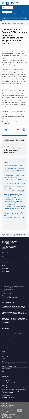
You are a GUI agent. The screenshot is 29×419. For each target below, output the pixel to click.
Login (3, 371)
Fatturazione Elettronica (7, 380)
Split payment (5, 385)
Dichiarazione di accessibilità (8, 397)
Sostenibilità (5, 339)
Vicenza (16, 14)
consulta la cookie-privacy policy (7, 413)
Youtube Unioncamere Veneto (18, 130)
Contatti (4, 359)
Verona (11, 14)
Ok (19, 410)
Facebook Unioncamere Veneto (6, 130)
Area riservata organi (6, 368)
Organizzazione (5, 356)
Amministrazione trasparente (8, 349)
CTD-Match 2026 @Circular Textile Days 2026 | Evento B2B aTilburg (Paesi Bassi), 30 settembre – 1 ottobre (15, 208)
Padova (15, 12)
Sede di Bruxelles (7, 12)
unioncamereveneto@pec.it (12, 297)
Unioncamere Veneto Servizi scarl (9, 366)
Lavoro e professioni (6, 332)
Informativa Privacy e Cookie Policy (9, 383)
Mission (3, 351)
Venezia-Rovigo (5, 14)
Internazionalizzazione (7, 336)
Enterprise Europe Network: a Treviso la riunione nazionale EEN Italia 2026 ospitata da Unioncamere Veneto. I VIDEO (15, 195)
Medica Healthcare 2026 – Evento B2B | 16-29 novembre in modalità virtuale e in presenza (14, 212)
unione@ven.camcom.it (11, 296)
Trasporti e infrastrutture (18, 333)
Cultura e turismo (13, 340)
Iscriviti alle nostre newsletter (8, 364)
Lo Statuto (4, 354)
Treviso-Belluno (22, 12)
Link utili (3, 361)
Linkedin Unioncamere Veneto (24, 130)
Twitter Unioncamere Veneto (12, 130)
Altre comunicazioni (6, 395)
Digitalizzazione (16, 336)
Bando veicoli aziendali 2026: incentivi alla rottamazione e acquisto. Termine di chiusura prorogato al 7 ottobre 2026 (14, 175)
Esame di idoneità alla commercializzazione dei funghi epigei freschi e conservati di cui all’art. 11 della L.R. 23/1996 (15, 217)
